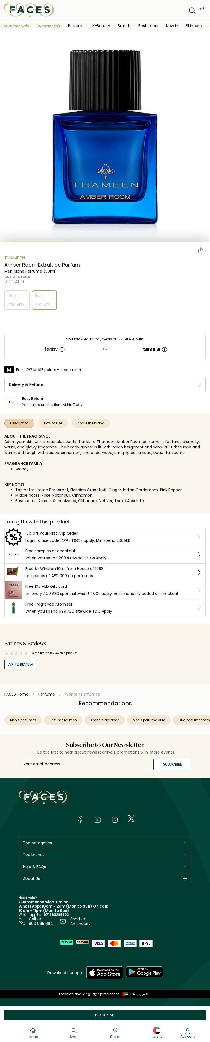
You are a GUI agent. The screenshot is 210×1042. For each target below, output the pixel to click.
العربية (143, 994)
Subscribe (172, 764)
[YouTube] (97, 819)
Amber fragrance (105, 720)
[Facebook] (79, 819)
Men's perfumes (23, 720)
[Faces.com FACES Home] (29, 10)
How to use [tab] (53, 423)
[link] (124, 25)
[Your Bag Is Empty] (202, 10)
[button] (16, 26)
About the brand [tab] (90, 423)
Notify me (105, 1015)
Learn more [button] (72, 369)
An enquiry (80, 923)
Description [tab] (19, 423)
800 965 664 (41, 923)
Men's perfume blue (149, 720)
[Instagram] (114, 819)
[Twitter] (131, 818)
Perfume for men (63, 720)
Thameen (14, 258)
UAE (133, 994)
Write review (20, 664)
